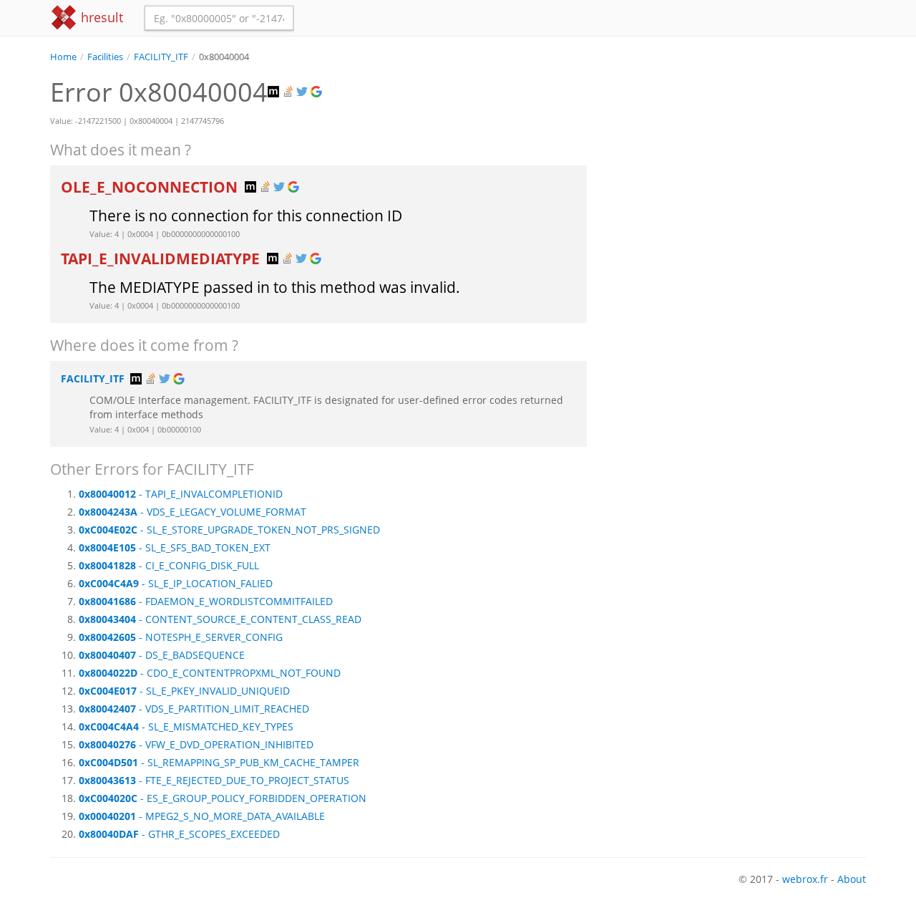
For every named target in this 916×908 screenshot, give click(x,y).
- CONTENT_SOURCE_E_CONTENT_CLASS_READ (220, 619)
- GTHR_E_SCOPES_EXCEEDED (179, 834)
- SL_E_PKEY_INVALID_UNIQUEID (184, 690)
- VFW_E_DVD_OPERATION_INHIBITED (196, 744)
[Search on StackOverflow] (289, 92)
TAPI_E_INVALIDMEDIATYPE (162, 258)
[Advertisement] (737, 164)
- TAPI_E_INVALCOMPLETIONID (181, 494)
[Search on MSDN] (275, 92)
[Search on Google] (318, 92)
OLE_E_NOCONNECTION (151, 187)
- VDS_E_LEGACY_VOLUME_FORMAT (192, 511)
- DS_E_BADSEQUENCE (162, 655)
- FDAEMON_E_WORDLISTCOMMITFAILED (206, 601)
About (851, 879)
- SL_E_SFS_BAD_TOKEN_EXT (175, 547)
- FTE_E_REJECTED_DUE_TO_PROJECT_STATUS (214, 780)
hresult (100, 17)
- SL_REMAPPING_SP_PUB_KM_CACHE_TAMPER (219, 762)
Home (63, 57)
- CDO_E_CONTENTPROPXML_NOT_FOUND (210, 673)
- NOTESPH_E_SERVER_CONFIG (181, 637)
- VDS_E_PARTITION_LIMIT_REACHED (194, 708)
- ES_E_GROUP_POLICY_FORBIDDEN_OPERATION (222, 798)
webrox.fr (805, 879)
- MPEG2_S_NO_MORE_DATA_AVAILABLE (202, 816)
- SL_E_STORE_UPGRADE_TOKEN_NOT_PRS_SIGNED (229, 529)
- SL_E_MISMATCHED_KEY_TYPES (186, 726)
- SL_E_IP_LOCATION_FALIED (176, 583)
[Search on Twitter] (303, 92)
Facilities (105, 57)
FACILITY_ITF (161, 57)
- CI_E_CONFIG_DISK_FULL (169, 565)
